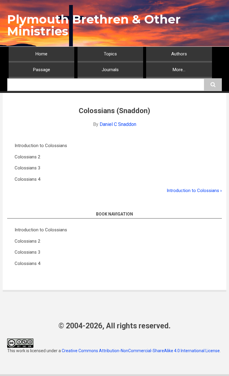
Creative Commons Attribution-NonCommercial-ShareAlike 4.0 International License (141, 350)
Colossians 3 (27, 168)
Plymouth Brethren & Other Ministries (94, 25)
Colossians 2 (27, 157)
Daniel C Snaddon (118, 124)
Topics (110, 54)
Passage (41, 69)
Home (41, 54)
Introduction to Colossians (41, 145)
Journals (110, 69)
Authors (179, 54)
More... (179, 69)
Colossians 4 (27, 179)
